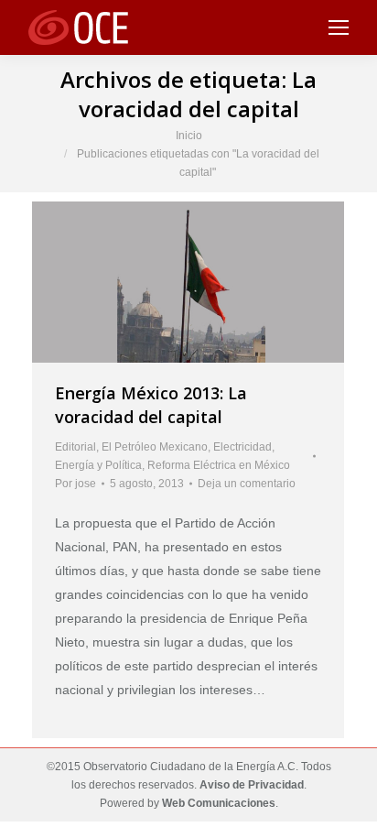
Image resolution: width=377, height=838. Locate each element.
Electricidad (242, 447)
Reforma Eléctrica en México (218, 465)
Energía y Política (98, 465)
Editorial (75, 447)
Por (75, 483)
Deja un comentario (247, 483)
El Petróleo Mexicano (155, 447)
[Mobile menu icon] (339, 27)
